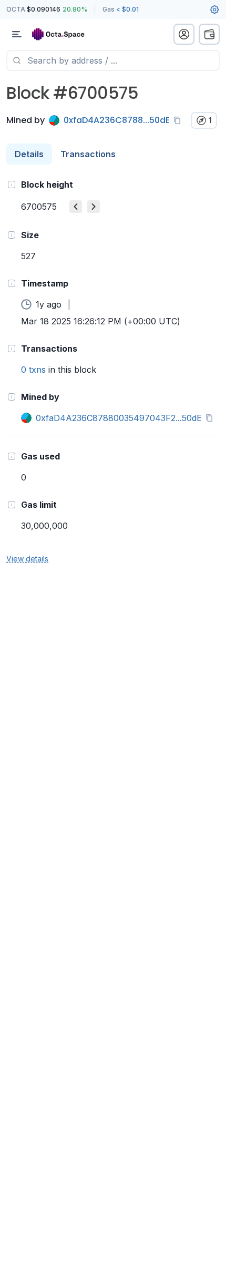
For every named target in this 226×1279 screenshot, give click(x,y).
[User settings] (214, 9)
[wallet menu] (209, 34)
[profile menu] (183, 34)
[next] (93, 206)
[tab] (29, 154)
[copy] (179, 120)
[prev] (75, 206)
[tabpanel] (113, 371)
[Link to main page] (63, 34)
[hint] (11, 184)
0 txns (33, 369)
